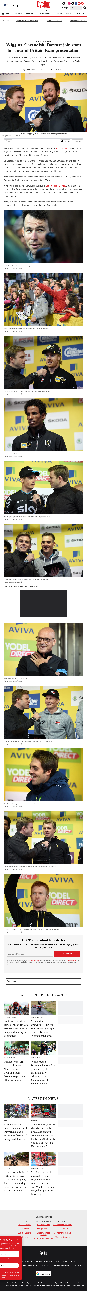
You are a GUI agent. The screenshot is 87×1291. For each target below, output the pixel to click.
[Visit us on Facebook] (76, 3)
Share (9, 141)
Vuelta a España (24, 1233)
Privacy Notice (71, 960)
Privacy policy (71, 1261)
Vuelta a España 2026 (54, 21)
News (8, 14)
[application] (43, 603)
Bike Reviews (62, 1229)
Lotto (48, 186)
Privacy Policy (11, 1274)
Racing (18, 14)
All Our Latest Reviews (62, 1225)
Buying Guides (44, 14)
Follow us (67, 141)
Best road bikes (43, 1225)
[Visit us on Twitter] (72, 3)
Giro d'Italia (24, 1229)
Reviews (29, 14)
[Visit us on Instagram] (69, 3)
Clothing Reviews (62, 1237)
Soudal (54, 186)
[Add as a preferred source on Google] (43, 1273)
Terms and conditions (54, 1261)
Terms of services (34, 960)
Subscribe (75, 8)
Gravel (69, 14)
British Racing (47, 41)
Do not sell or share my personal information (60, 1265)
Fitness (58, 14)
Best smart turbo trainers (43, 1234)
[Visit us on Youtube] (79, 3)
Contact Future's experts (30, 1261)
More (79, 14)
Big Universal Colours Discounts (27, 21)
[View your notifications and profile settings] (17, 5)
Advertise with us (29, 1265)
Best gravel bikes (43, 1229)
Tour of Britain (61, 148)
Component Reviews (62, 1233)
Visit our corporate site (72, 1283)
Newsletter (78, 141)
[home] (3, 14)
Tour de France (24, 1225)
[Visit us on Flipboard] (82, 3)
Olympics (24, 1237)
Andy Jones (30, 70)
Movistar (62, 186)
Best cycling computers (43, 1239)
